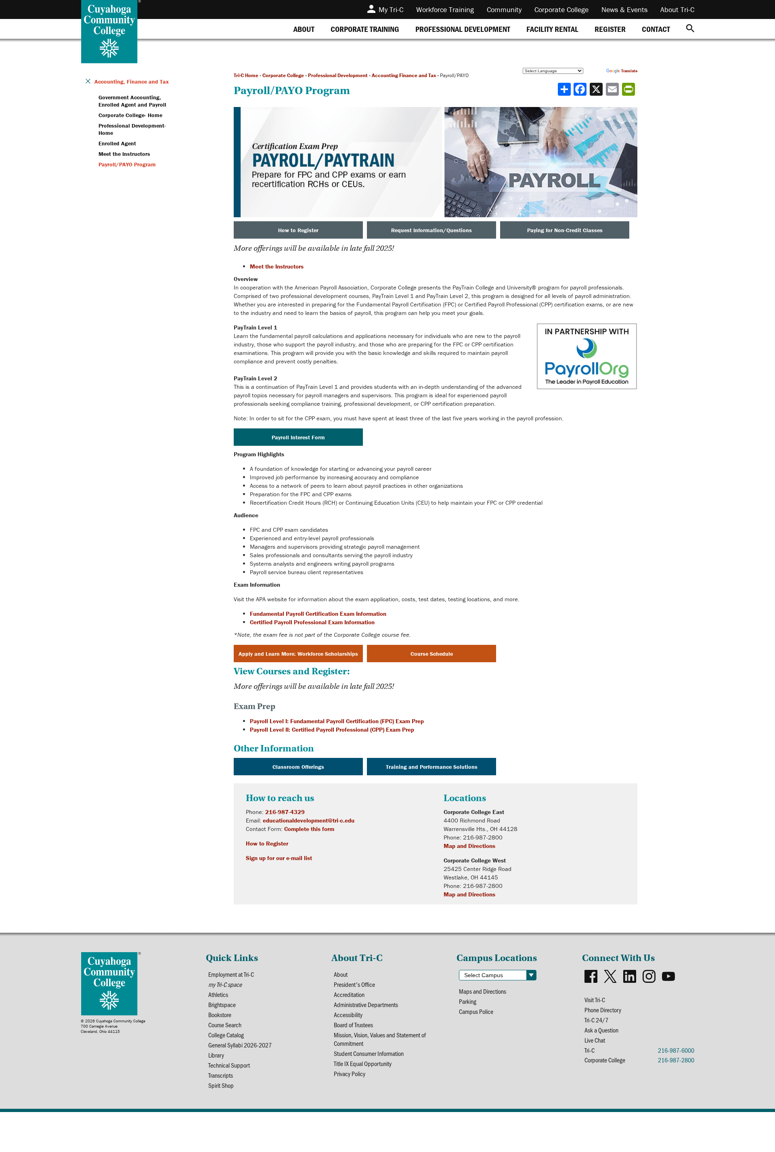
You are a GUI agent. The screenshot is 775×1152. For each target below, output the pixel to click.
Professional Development (338, 75)
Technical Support (229, 1065)
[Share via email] (613, 89)
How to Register (267, 843)
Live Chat (594, 1040)
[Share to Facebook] (581, 89)
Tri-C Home (246, 75)
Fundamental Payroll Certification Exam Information (318, 613)
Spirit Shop (221, 1085)
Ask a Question (601, 1030)
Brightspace (222, 1004)
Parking (467, 1001)
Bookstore (219, 1014)
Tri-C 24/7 (596, 1020)
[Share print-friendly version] (629, 89)
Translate (629, 70)
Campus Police (476, 1011)
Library (216, 1055)
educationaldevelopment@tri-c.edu (308, 820)
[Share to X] (597, 89)
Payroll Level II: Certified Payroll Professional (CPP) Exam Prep (332, 729)
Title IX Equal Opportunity (363, 1063)
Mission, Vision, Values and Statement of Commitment (380, 1038)
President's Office (354, 984)
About (341, 974)
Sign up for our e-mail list (279, 858)
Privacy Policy (349, 1073)
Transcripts (220, 1075)
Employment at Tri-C (231, 974)
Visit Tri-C (594, 999)
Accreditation (349, 994)
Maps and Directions (482, 991)
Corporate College (283, 75)
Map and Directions (469, 846)
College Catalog (226, 1034)
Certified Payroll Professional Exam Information (312, 622)
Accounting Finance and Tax (404, 75)
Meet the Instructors (277, 266)
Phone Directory (602, 1009)
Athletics (218, 994)
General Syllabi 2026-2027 (240, 1045)
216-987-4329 (285, 812)
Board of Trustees (353, 1024)
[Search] (690, 29)
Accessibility (348, 1014)
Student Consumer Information (369, 1053)
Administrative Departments (366, 1004)
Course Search (224, 1024)
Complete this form (309, 829)
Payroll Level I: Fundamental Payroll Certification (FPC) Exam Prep (337, 721)
